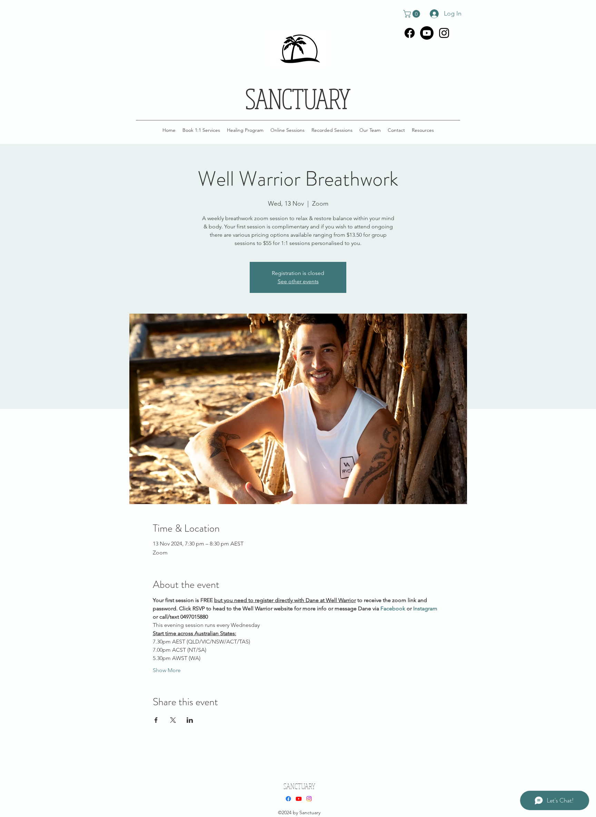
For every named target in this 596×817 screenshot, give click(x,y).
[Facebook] (409, 33)
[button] (412, 14)
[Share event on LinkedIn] (190, 720)
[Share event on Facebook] (156, 720)
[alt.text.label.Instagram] (444, 33)
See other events (298, 281)
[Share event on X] (173, 720)
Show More (167, 670)
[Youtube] (427, 33)
